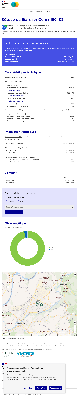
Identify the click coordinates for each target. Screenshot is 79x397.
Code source (38, 394)
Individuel (23, 201)
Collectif (11, 201)
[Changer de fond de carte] (75, 274)
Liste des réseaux (39, 11)
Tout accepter (55, 388)
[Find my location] (75, 322)
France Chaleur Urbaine (23, 335)
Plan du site (28, 394)
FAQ (14, 394)
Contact (20, 394)
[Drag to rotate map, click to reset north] (75, 331)
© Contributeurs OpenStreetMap (66, 335)
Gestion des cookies (69, 391)
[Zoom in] (75, 326)
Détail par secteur (15, 90)
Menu (76, 3)
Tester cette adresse (13, 212)
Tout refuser (41, 388)
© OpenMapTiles (51, 335)
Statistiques (7, 394)
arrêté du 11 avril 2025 (28, 48)
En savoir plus (40, 28)
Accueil (31, 11)
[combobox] (39, 207)
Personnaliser (27, 388)
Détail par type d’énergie (17, 96)
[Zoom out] (75, 328)
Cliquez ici (5, 34)
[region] (39, 304)
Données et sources (45, 349)
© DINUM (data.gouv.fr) (39, 335)
